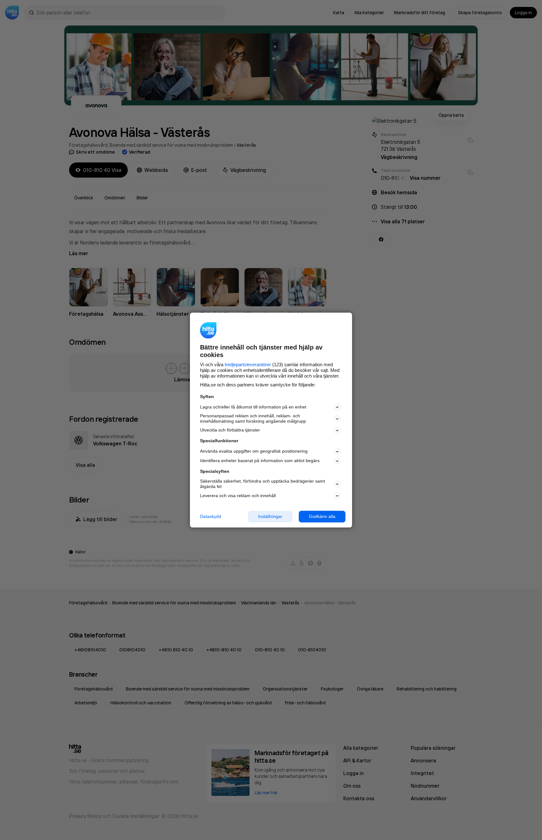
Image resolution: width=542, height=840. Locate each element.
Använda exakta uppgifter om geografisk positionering (254, 451)
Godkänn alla (322, 516)
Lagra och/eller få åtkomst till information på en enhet (253, 406)
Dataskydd (210, 516)
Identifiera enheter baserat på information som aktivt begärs (260, 460)
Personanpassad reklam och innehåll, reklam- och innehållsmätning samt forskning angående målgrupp (253, 419)
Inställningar (270, 516)
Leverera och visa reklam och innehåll (238, 495)
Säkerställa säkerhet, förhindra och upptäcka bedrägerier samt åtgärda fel (262, 484)
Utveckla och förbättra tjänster (230, 430)
